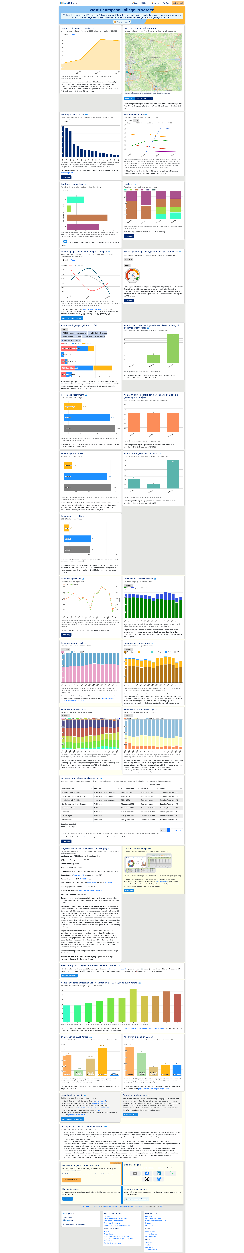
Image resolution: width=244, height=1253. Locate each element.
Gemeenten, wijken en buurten (115, 1218)
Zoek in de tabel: (155, 784)
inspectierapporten (86, 837)
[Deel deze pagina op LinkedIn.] (158, 1173)
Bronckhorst (91, 883)
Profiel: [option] (64, 329)
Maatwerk (149, 1247)
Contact (148, 1245)
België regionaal (124, 1225)
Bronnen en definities (153, 1218)
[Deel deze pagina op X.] (147, 1179)
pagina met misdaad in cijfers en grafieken (153, 1089)
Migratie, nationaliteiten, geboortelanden (119, 1238)
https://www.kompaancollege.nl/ (90, 890)
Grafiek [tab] (65, 35)
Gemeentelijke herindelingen (155, 1221)
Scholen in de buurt (144, 98)
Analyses (148, 1216)
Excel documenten (162, 882)
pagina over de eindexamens (92, 309)
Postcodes (108, 1221)
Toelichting (66, 177)
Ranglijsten (149, 1225)
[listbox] (136, 120)
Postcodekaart (150, 1236)
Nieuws (148, 1223)
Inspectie (144, 788)
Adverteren (149, 1243)
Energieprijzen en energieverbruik (116, 1236)
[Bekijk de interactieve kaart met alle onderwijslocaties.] (153, 64)
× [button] (62, 333)
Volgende (178, 830)
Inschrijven (67, 1199)
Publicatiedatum (127, 788)
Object (162, 788)
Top (160, 1207)
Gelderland (108, 883)
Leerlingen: (128, 120)
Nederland (116, 1223)
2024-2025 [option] (128, 259)
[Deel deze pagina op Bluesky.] (158, 1179)
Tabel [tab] (73, 35)
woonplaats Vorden (99, 1103)
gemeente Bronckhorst (76, 1115)
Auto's (106, 1232)
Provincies (108, 1223)
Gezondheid (108, 1234)
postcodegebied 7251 (69, 173)
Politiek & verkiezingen (112, 1243)
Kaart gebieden (150, 1232)
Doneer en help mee (71, 1180)
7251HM (83, 879)
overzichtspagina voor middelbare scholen (93, 1108)
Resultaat (98, 788)
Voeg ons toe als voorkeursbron (137, 1199)
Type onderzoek (68, 788)
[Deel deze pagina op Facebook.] (147, 1173)
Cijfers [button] (145, 3)
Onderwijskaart (151, 1234)
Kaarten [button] (156, 3)
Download (179, 3)
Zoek (136, 3)
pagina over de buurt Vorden (116, 969)
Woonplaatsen (117, 1221)
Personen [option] (128, 585)
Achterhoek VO (78, 875)
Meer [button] (167, 3)
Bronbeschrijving (130, 1115)
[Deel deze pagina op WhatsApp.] (170, 1173)
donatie (72, 1171)
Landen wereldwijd (111, 1225)
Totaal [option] (135, 120)
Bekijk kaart (129, 98)
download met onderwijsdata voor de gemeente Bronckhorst (142, 1028)
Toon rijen (68, 827)
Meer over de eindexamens (72, 318)
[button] (93, 28)
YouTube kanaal (151, 1249)
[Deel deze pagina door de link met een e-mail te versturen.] (135, 1173)
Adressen (107, 1216)
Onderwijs (108, 1241)
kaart (98, 1110)
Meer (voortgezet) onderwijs (72, 1119)
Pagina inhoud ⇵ (123, 22)
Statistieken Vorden (69, 976)
